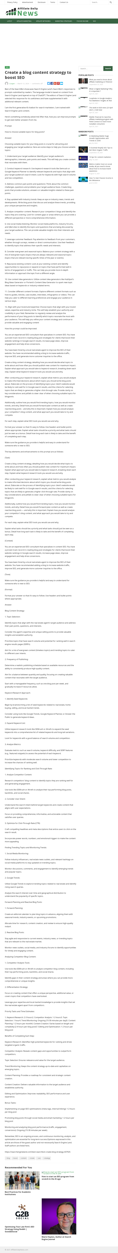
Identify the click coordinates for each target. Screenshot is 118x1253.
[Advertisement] (59, 46)
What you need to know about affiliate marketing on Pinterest (100, 80)
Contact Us (64, 2)
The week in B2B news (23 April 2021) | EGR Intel (101, 109)
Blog (8, 1158)
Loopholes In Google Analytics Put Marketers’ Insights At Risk (100, 99)
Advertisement (27, 2)
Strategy (47, 1158)
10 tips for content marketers (100, 157)
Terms (52, 2)
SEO (94, 21)
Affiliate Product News (16, 26)
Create (32, 1158)
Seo (39, 1158)
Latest (9, 21)
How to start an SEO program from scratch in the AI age (58, 1177)
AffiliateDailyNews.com (19, 1250)
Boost (15, 1158)
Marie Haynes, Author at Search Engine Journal (56, 1238)
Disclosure (42, 2)
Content (23, 1158)
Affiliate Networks (43, 21)
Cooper (12, 83)
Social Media (34, 26)
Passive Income (82, 21)
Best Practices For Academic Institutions (18, 1193)
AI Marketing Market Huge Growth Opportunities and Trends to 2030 (99, 138)
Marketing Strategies (63, 21)
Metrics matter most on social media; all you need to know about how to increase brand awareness (100, 167)
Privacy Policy (12, 2)
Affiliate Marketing (24, 21)
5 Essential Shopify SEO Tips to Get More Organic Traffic (100, 149)
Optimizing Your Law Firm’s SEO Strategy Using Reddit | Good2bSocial (19, 1229)
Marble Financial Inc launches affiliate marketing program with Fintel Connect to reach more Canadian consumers (101, 120)
